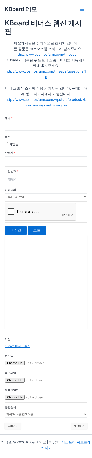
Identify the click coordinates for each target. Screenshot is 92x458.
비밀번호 (11, 171)
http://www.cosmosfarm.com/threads (46, 54)
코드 (36, 230)
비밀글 (13, 144)
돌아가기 (13, 426)
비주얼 (15, 230)
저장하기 (79, 426)
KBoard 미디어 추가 (17, 346)
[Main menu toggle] (82, 9)
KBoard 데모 (21, 9)
